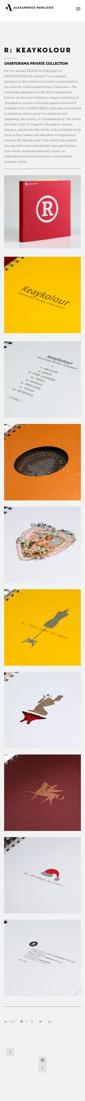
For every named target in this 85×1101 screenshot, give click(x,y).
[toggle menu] (78, 9)
